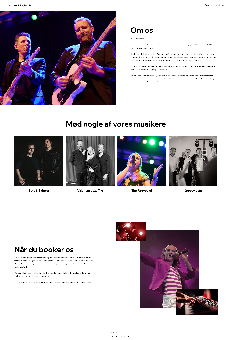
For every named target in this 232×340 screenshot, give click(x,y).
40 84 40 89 (116, 332)
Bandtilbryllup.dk (22, 5)
